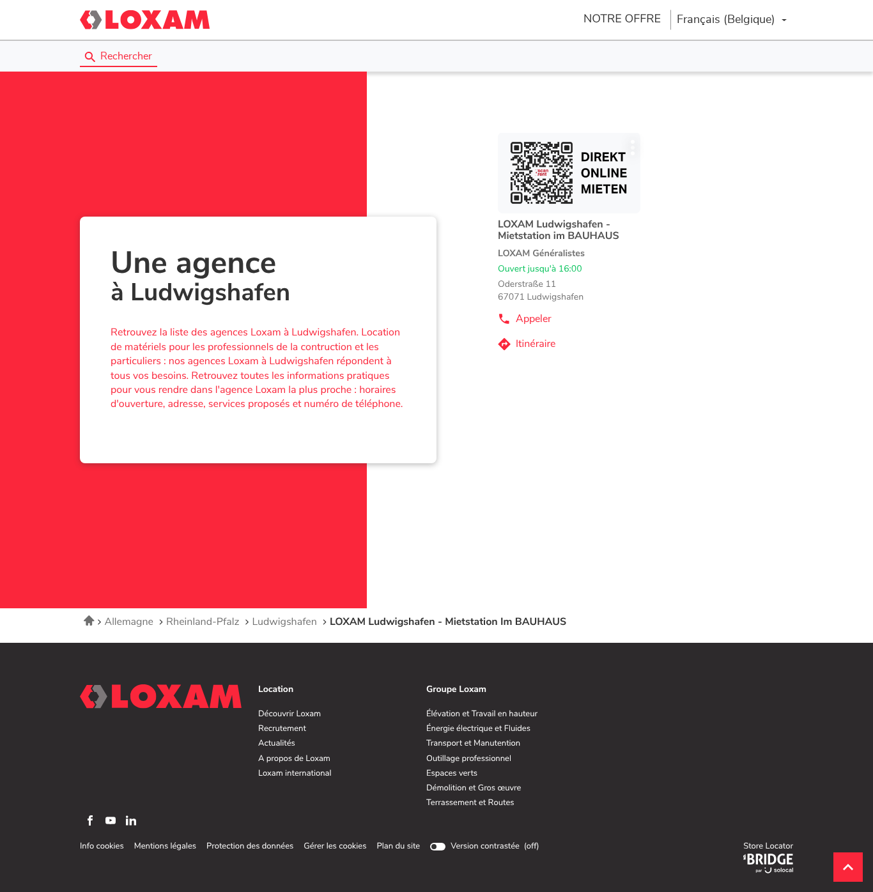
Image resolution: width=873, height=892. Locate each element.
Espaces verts (451, 773)
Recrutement (282, 729)
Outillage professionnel (468, 759)
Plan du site (398, 846)
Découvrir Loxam (289, 714)
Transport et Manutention (473, 743)
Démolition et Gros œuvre (473, 788)
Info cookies (102, 846)
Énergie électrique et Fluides (478, 729)
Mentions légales (165, 846)
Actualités (276, 743)
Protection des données (249, 846)
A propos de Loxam (294, 759)
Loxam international (295, 773)
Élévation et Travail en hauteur (481, 714)
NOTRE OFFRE (622, 19)
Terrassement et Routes (470, 803)
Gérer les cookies (335, 846)
